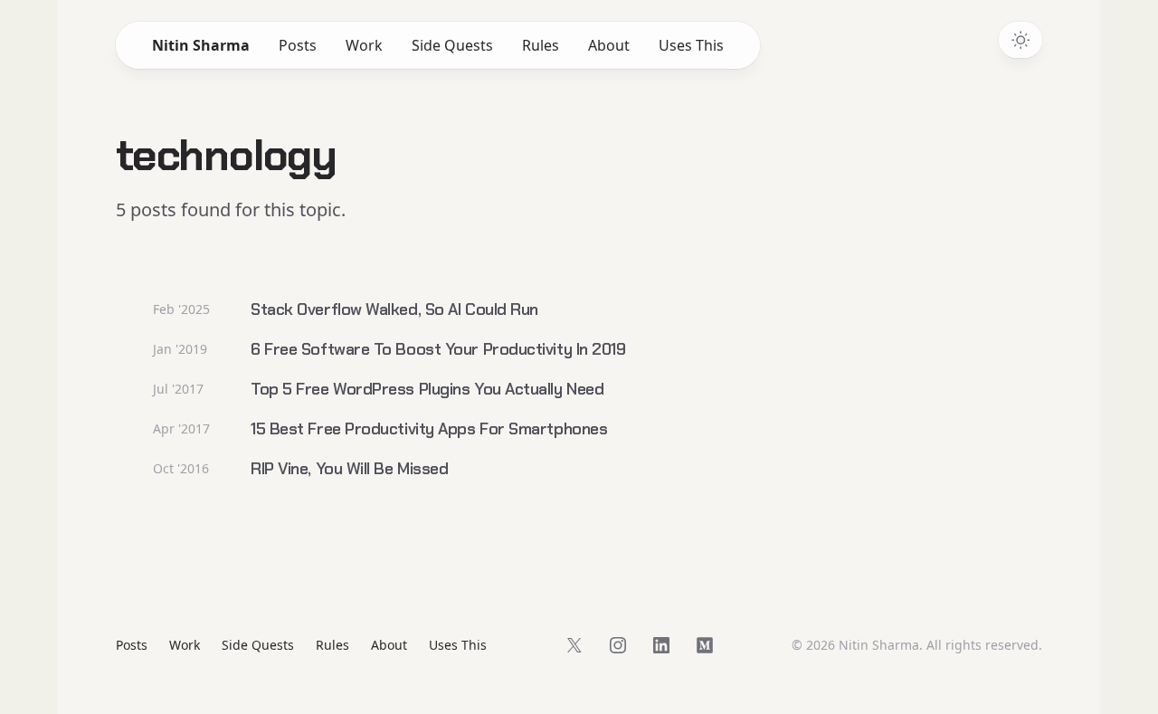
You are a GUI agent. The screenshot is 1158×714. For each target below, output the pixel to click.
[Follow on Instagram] (617, 645)
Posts (298, 45)
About (609, 45)
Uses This (691, 45)
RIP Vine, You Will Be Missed (349, 469)
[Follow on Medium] (704, 645)
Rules (540, 45)
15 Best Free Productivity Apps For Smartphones (429, 429)
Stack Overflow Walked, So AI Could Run (394, 309)
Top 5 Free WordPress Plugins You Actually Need (427, 389)
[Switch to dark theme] (1020, 40)
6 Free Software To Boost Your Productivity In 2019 (438, 349)
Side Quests (452, 45)
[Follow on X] (574, 645)
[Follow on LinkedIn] (661, 645)
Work (364, 45)
